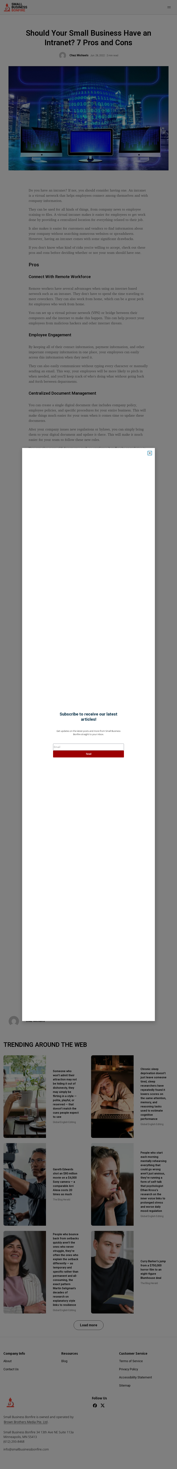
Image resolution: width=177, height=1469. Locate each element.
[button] (149, 453)
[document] (88, 734)
